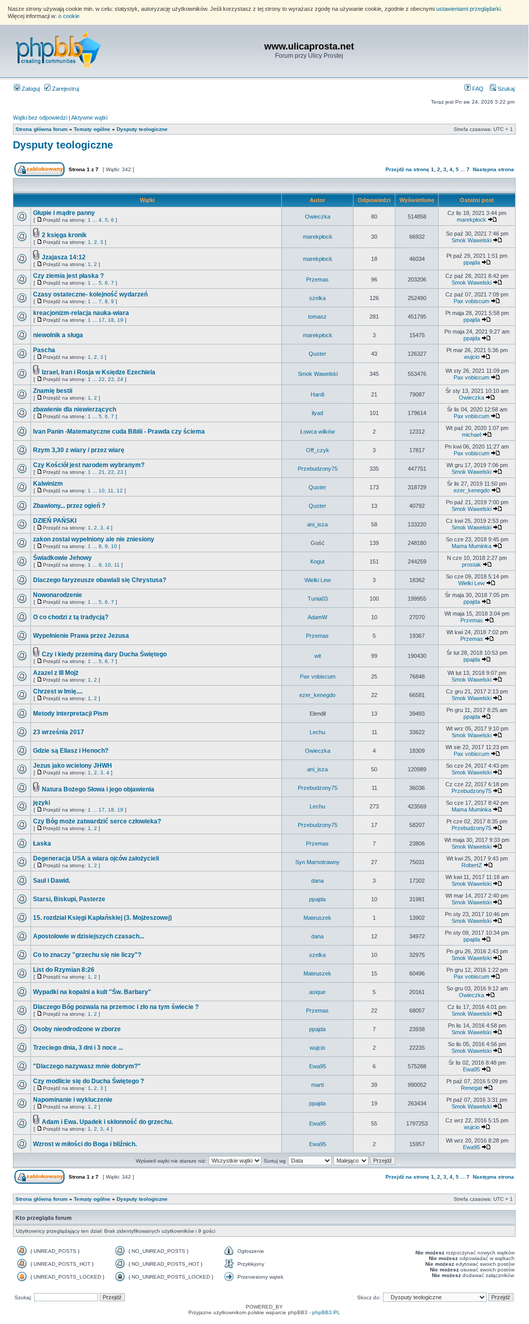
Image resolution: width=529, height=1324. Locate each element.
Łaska (42, 843)
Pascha (44, 350)
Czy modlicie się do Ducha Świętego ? (88, 1081)
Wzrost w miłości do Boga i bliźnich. (85, 1144)
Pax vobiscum (471, 301)
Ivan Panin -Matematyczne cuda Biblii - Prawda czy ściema (119, 431)
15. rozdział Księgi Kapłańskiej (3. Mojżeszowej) (102, 917)
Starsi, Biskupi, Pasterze (69, 899)
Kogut (317, 561)
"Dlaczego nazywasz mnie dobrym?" (87, 1066)
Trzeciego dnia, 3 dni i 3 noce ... (78, 1047)
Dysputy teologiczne (142, 129)
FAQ (477, 89)
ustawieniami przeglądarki (468, 9)
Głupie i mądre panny (64, 213)
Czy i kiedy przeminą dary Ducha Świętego (104, 654)
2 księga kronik (64, 235)
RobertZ (471, 865)
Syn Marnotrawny (317, 862)
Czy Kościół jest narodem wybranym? (89, 465)
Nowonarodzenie (57, 595)
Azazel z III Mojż (55, 672)
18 (111, 320)
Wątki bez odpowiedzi (40, 117)
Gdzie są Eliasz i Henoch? (70, 750)
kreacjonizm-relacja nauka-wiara (81, 313)
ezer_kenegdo (472, 490)
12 (120, 490)
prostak (471, 564)
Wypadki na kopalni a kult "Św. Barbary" (92, 992)
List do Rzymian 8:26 (63, 969)
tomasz (317, 316)
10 (102, 490)
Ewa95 (317, 1066)
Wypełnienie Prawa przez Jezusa (81, 635)
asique (317, 992)
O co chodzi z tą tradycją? (70, 617)
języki (41, 802)
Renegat (471, 1088)
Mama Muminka (471, 546)
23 (111, 379)
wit (317, 656)
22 (102, 379)
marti (317, 1085)
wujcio (471, 357)
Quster (317, 354)
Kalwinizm (48, 483)
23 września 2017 (58, 732)
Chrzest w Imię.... (58, 691)
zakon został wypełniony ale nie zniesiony (93, 539)
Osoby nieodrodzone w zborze (77, 1029)
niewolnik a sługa (58, 335)
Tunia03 (318, 598)
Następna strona (493, 169)
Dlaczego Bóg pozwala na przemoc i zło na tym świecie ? (116, 1007)
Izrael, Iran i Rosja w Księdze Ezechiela (98, 372)
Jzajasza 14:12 (64, 257)
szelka (317, 298)
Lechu (317, 732)
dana (317, 881)
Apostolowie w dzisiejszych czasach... (88, 936)
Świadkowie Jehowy (62, 557)
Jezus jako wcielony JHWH (72, 765)
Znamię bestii (52, 390)
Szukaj (505, 89)
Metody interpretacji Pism (70, 713)
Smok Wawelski (471, 240)
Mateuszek (317, 918)
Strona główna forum (41, 129)
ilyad (317, 413)
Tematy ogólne (92, 129)
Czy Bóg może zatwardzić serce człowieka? (97, 821)
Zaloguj (30, 89)
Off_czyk (317, 450)
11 (111, 490)
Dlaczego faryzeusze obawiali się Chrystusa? (99, 580)
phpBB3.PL (326, 1312)
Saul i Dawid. (51, 880)
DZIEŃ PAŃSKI (54, 520)
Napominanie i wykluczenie (73, 1099)
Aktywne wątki (89, 117)
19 (120, 320)
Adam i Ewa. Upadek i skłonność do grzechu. (107, 1122)
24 (120, 379)
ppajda (471, 262)
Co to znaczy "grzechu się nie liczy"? (87, 954)
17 (102, 320)
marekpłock (471, 220)
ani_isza (317, 524)
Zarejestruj (65, 89)
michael (471, 435)
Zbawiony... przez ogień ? (69, 505)
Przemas (317, 279)
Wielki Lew (317, 580)
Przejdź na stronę (407, 169)
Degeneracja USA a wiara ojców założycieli (96, 858)
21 (102, 472)
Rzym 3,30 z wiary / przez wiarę (78, 450)
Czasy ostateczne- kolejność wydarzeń (90, 294)
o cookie (68, 16)
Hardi (317, 394)
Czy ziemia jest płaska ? (68, 275)
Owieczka (317, 216)
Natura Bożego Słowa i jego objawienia (98, 789)
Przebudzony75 (318, 469)
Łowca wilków (317, 431)
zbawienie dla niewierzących (74, 409)
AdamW (317, 617)
